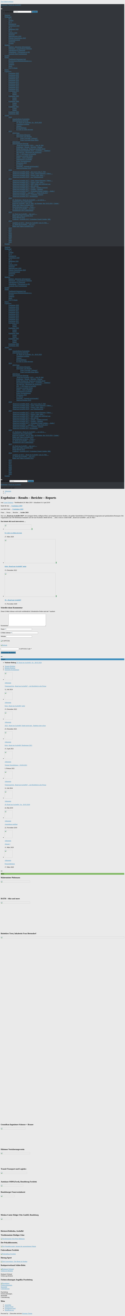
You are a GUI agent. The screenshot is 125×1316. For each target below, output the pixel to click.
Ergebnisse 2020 (14, 73)
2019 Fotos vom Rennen (24, 136)
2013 (10, 228)
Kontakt (7, 244)
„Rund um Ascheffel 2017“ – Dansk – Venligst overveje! (30, 187)
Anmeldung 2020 (14, 26)
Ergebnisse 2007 (14, 106)
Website (3, 636)
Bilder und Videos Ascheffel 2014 (22, 226)
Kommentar (4, 625)
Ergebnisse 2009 (14, 96)
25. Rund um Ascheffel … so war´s (23, 209)
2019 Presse (16, 142)
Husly (10, 66)
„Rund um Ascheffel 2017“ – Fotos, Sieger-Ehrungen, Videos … (32, 180)
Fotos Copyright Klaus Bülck (29, 140)
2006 (10, 240)
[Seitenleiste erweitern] (1, 656)
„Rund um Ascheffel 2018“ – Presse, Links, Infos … (28, 175)
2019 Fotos (15, 133)
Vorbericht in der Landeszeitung (22, 201)
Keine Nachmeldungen (23, 161)
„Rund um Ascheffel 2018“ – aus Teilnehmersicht (27, 177)
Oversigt (11, 63)
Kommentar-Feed (10, 1308)
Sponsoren (12, 41)
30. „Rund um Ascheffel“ (13, 600)
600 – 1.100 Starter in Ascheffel (26, 154)
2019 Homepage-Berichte (20, 143)
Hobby (14, 94)
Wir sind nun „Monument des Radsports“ (29, 152)
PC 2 (10, 22)
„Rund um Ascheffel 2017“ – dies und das (25, 186)
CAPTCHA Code (24, 649)
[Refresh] (4, 645)
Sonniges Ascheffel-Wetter (24, 156)
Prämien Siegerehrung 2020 (17, 38)
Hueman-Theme (27, 1313)
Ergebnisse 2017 (14, 78)
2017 (10, 179)
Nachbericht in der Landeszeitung (22, 210)
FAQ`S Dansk (13, 68)
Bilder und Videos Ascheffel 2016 (22, 205)
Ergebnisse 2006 (14, 112)
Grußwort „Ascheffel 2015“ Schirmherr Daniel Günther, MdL (31, 219)
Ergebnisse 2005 (14, 114)
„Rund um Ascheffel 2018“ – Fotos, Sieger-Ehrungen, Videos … (32, 173)
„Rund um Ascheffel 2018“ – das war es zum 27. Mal (29, 172)
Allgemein (8, 491)
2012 (10, 230)
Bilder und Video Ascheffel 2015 (22, 216)
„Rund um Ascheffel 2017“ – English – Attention (27, 189)
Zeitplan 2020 (13, 33)
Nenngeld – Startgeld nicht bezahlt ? (27, 166)
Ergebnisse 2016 (14, 80)
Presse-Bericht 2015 (18, 217)
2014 (10, 221)
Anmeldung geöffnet (22, 124)
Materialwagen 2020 (15, 36)
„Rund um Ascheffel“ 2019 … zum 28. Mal (29, 145)
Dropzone (12, 34)
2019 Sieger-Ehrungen (23, 135)
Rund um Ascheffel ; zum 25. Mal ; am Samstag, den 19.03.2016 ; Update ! (35, 203)
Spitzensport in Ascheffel (24, 159)
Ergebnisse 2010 (14, 91)
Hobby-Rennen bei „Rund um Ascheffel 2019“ (31, 149)
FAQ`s (7, 70)
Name (3, 629)
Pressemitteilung (21, 128)
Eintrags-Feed (9, 1306)
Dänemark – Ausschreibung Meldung (20, 48)
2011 (10, 231)
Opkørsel (11, 64)
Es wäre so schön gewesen (24, 129)
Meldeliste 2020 (13, 29)
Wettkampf (8, 17)
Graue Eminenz (8, 502)
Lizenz (14, 92)
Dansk (7, 57)
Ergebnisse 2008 (14, 101)
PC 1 (10, 19)
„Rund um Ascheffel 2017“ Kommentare (25, 196)
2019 (10, 131)
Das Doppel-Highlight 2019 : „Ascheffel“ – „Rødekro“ (33, 150)
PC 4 (10, 31)
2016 (10, 198)
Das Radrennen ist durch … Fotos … (23, 207)
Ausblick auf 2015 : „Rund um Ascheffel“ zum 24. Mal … (30, 223)
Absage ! (19, 126)
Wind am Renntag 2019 (23, 168)
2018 (10, 170)
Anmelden (8, 1305)
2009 (10, 235)
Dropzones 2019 (21, 163)
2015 (10, 212)
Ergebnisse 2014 (14, 84)
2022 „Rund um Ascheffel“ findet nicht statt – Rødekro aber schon (25, 725)
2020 (10, 117)
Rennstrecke (12, 24)
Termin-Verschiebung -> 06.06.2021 (16, 765)
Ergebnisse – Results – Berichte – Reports (29, 147)
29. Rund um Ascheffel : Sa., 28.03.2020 (29, 122)
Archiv (7, 115)
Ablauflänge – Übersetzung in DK (19, 52)
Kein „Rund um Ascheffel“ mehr (15, 566)
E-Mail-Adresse (6, 633)
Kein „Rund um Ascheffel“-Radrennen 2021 (18, 745)
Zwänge (11, 43)
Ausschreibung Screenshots (20, 119)
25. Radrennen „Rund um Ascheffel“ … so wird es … (29, 200)
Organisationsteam (14, 40)
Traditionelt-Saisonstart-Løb (17, 59)
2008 (10, 237)
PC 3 (10, 27)
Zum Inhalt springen (7, 1)
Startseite (7, 15)
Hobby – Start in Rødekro (24, 158)
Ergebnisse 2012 (14, 87)
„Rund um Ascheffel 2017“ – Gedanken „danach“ (27, 194)
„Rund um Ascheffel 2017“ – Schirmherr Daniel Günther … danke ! (33, 191)
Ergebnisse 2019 (14, 75)
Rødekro (7, 45)
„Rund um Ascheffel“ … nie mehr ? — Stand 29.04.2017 (30, 193)
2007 (10, 238)
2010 (10, 233)
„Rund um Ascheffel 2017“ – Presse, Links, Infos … (28, 182)
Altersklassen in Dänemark (17, 50)
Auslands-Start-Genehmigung (18, 54)
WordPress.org (9, 1310)
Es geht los (19, 165)
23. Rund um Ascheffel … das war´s (23, 224)
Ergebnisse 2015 (14, 82)
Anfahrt (11, 20)
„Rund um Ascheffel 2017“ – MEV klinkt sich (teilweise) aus (31, 184)
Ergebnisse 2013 (14, 85)
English (7, 55)
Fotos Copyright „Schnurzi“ (29, 138)
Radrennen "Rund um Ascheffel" (11, 5)
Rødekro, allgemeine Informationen (19, 47)
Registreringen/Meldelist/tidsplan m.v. (20, 61)
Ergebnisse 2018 (14, 77)
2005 (10, 242)
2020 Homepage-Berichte (20, 121)
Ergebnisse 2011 (14, 89)
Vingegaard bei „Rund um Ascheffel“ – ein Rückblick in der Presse (25, 686)
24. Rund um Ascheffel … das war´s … (24, 214)
